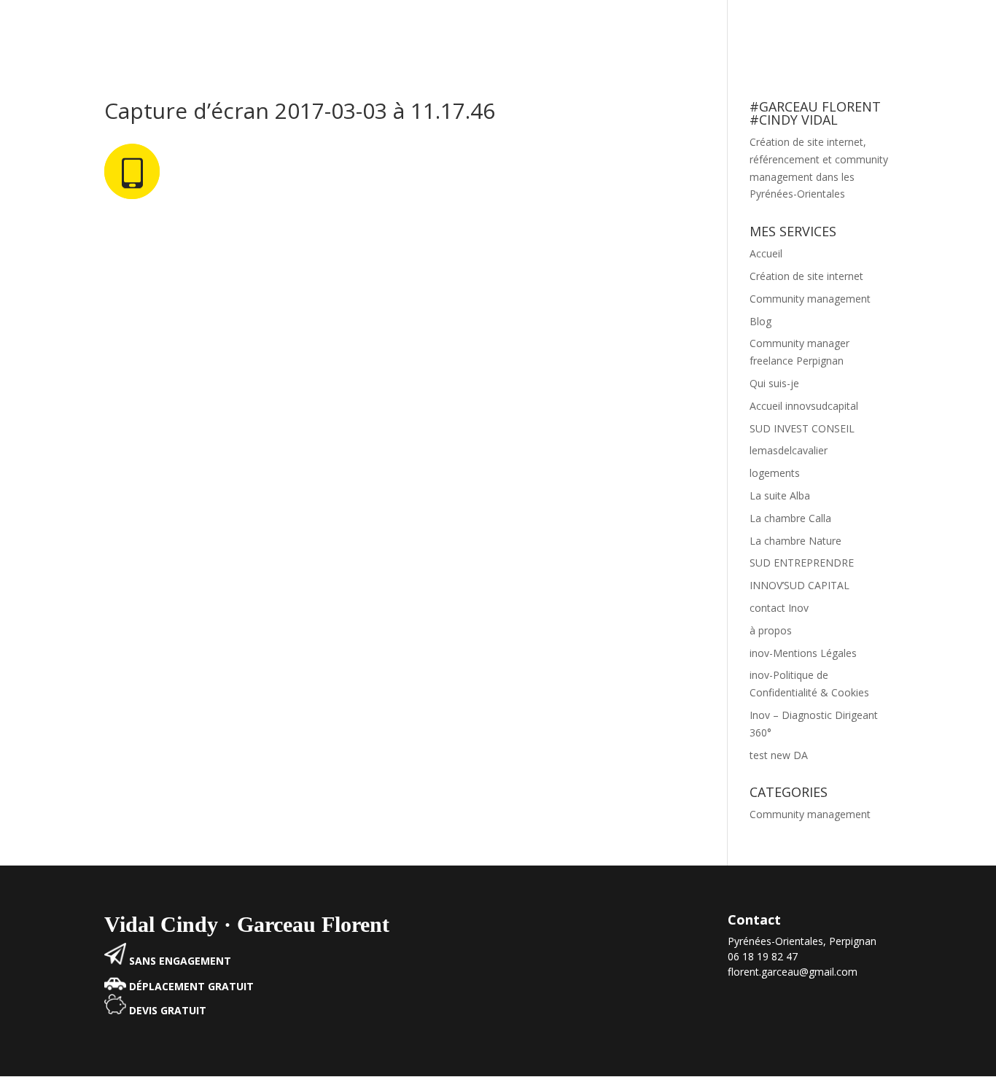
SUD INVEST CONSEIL (802, 428)
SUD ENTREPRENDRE (802, 562)
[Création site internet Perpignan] (115, 961)
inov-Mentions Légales (803, 653)
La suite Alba (780, 495)
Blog (899, 31)
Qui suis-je (774, 383)
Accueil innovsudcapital (804, 406)
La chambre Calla (790, 518)
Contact (951, 31)
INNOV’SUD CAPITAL (799, 585)
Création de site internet (803, 31)
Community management (655, 31)
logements (775, 473)
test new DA (779, 755)
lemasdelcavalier (789, 450)
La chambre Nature (795, 541)
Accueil (553, 31)
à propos (771, 630)
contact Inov (779, 608)
